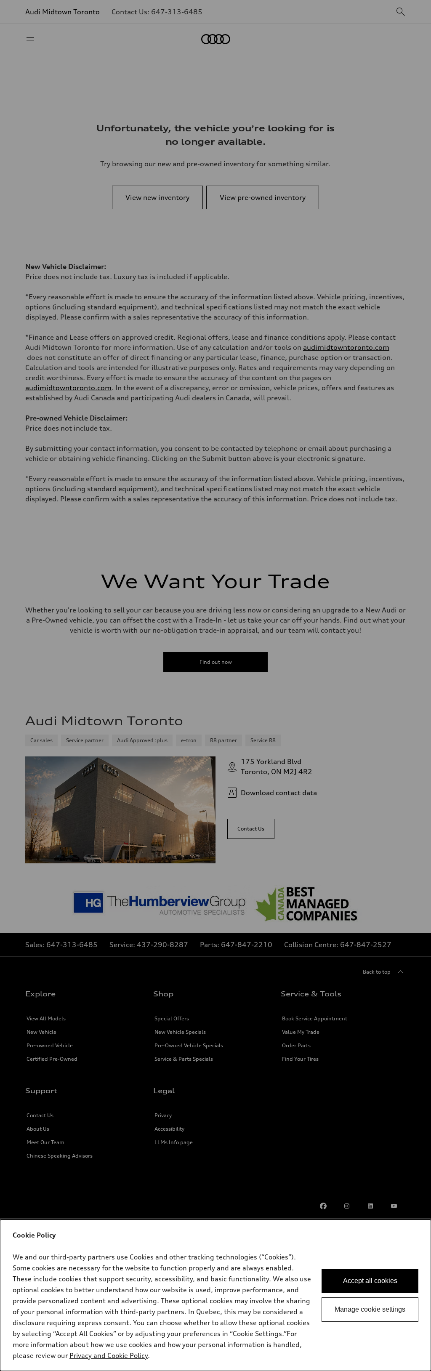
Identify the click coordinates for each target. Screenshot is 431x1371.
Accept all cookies (370, 1280)
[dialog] (215, 1295)
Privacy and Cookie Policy (108, 1355)
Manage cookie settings (370, 1309)
